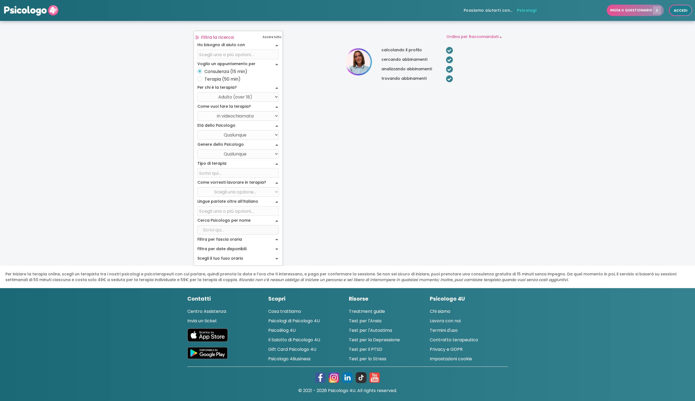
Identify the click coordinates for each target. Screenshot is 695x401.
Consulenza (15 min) (225, 71)
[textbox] (238, 54)
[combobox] (238, 54)
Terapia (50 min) (222, 79)
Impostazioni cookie (451, 359)
